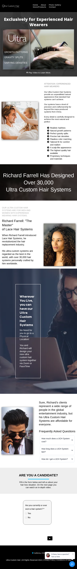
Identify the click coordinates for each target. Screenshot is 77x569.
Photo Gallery (55, 5)
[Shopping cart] (74, 6)
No (29, 517)
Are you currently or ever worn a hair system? (36, 507)
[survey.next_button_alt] (49, 538)
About (43, 5)
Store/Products (39, 7)
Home (35, 5)
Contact (52, 7)
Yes (29, 513)
